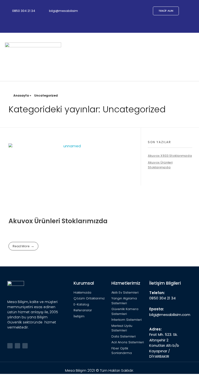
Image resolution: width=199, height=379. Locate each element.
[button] (190, 57)
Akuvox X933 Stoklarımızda (170, 155)
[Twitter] (10, 345)
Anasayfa (21, 95)
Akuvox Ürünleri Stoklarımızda (58, 220)
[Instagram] (25, 345)
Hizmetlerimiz (125, 283)
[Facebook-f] (17, 345)
